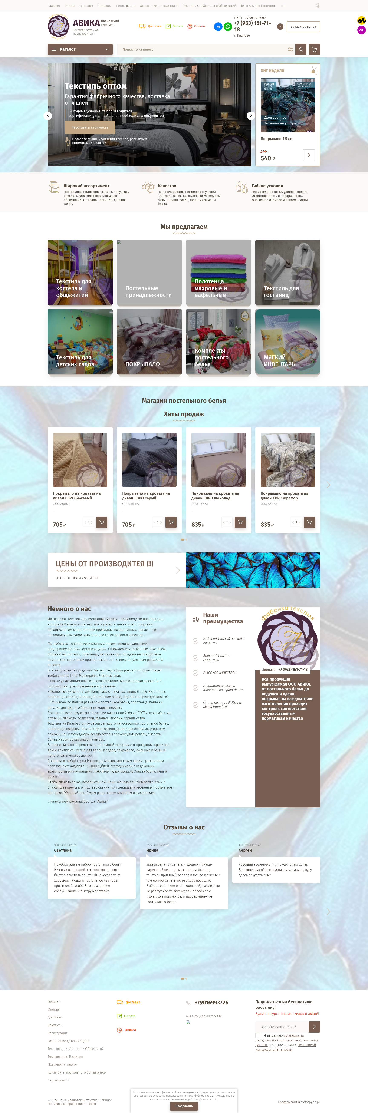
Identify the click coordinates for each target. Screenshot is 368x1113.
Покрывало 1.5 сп (276, 138)
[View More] (281, 6)
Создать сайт (287, 1102)
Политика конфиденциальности (72, 1104)
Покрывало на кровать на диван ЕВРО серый (146, 496)
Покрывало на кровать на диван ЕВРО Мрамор (284, 496)
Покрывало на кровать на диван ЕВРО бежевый (77, 496)
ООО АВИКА (61, 504)
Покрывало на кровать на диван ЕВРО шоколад (215, 496)
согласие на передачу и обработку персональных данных (286, 1040)
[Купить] (101, 522)
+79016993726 (211, 1003)
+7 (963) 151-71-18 (252, 26)
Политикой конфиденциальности (285, 1047)
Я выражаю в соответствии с (286, 1042)
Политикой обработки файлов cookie (194, 1099)
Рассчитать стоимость (90, 127)
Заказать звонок (303, 27)
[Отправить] (314, 1027)
